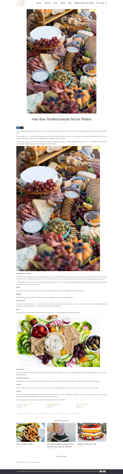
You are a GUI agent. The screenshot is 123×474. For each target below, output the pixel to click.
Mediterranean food (30, 413)
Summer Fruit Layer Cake (87, 444)
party (36, 304)
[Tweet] (21, 128)
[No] (121, 471)
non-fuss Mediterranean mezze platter (60, 413)
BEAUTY (39, 3)
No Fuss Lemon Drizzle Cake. (24, 404)
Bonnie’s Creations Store (83, 3)
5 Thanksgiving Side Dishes (53, 404)
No (104, 471)
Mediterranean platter (43, 413)
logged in (26, 462)
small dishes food (75, 413)
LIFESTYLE (47, 3)
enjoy (88, 142)
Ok (100, 471)
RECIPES (62, 3)
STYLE (56, 3)
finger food (20, 413)
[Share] (18, 128)
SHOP (70, 3)
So (58, 282)
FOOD (61, 116)
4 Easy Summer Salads (82, 404)
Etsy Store (100, 3)
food (29, 136)
